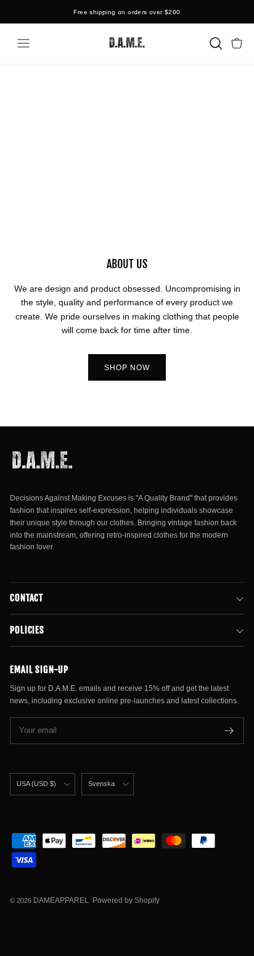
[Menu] (23, 43)
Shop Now (127, 367)
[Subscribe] (229, 730)
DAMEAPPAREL (61, 900)
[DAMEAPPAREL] (127, 43)
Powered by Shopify (126, 900)
